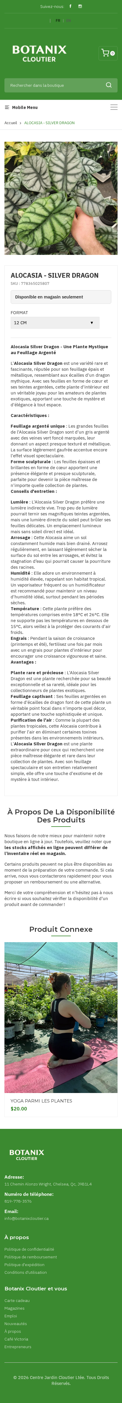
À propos (12, 1331)
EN (68, 20)
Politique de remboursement (30, 1257)
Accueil (10, 122)
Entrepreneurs (17, 1346)
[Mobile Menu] (114, 107)
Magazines (14, 1308)
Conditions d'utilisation (25, 1272)
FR (58, 20)
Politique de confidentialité (29, 1249)
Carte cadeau (17, 1300)
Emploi (10, 1316)
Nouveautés (15, 1323)
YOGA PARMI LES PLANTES (41, 1101)
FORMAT (19, 312)
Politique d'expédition (24, 1264)
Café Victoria (16, 1339)
